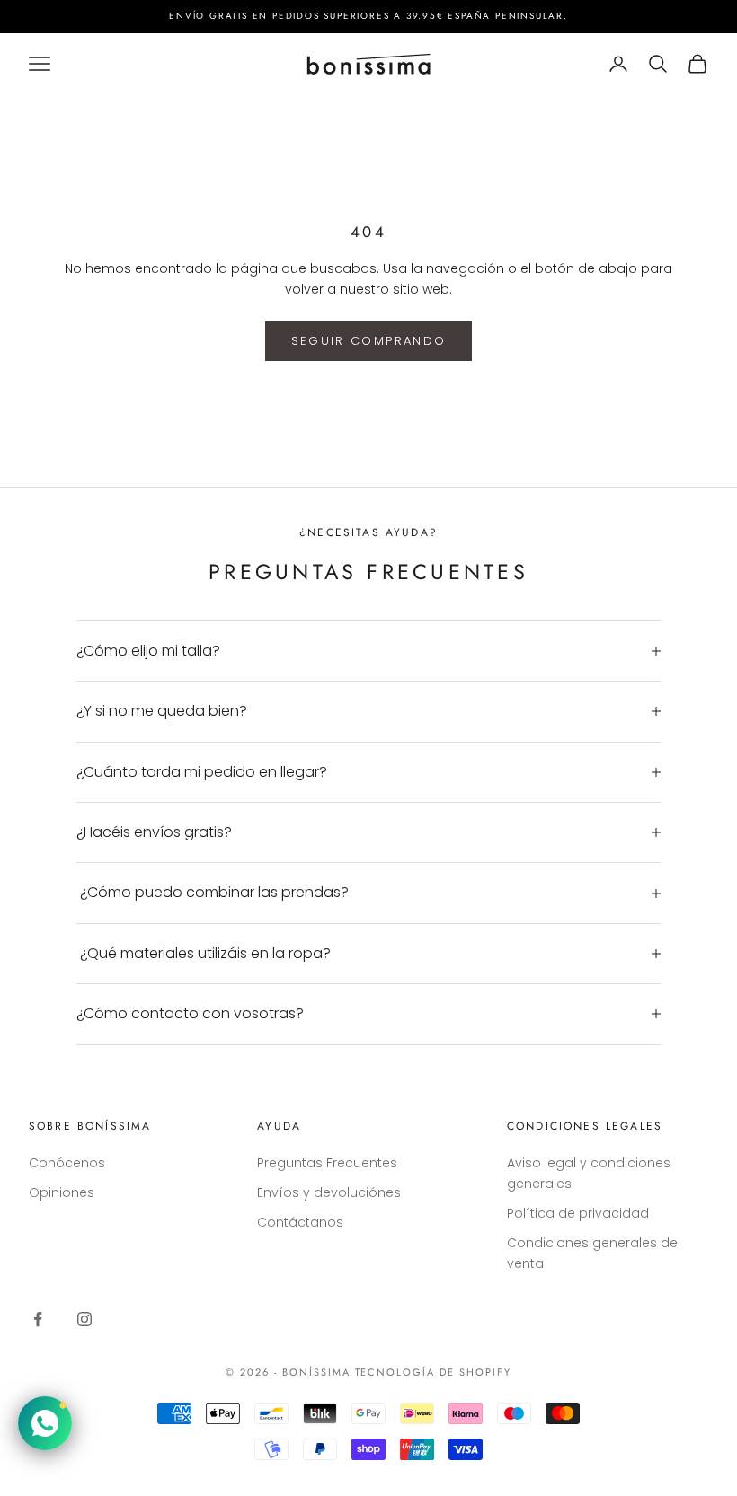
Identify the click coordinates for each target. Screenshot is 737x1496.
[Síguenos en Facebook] (38, 1319)
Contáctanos (300, 1222)
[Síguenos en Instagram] (84, 1319)
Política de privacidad (578, 1213)
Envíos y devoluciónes (329, 1192)
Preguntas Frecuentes (327, 1163)
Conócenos (67, 1163)
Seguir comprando (368, 340)
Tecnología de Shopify (433, 1372)
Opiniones (61, 1192)
